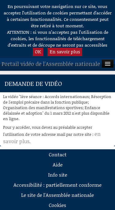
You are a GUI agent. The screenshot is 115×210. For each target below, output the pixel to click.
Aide (58, 164)
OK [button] (38, 51)
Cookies (57, 204)
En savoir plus (65, 51)
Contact (58, 154)
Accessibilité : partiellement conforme (57, 184)
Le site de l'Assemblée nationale (57, 194)
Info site (57, 174)
